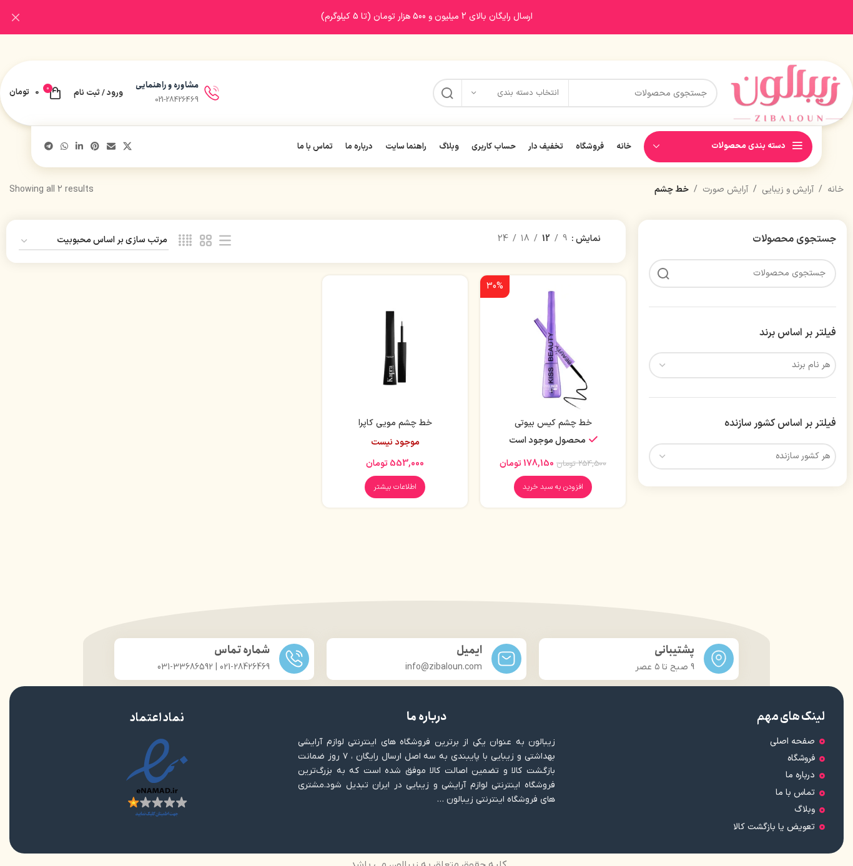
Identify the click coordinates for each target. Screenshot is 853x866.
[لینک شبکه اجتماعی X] (127, 147)
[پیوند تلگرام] (49, 147)
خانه (835, 189)
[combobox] (742, 365)
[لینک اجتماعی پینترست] (95, 147)
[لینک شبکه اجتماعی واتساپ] (64, 147)
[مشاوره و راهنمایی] (212, 93)
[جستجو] (447, 93)
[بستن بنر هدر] (15, 17)
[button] (553, 487)
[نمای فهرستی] (225, 241)
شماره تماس (242, 650)
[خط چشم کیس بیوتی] (553, 348)
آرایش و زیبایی (788, 189)
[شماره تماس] (294, 659)
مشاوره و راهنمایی (167, 85)
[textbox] (742, 365)
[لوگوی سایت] (787, 92)
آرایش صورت (725, 189)
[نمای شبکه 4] (185, 241)
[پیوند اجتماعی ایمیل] (111, 147)
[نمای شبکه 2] (206, 241)
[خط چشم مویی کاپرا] (395, 348)
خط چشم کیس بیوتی (553, 423)
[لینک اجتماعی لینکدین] (79, 147)
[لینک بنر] (445, 17)
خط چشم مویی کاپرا (395, 423)
